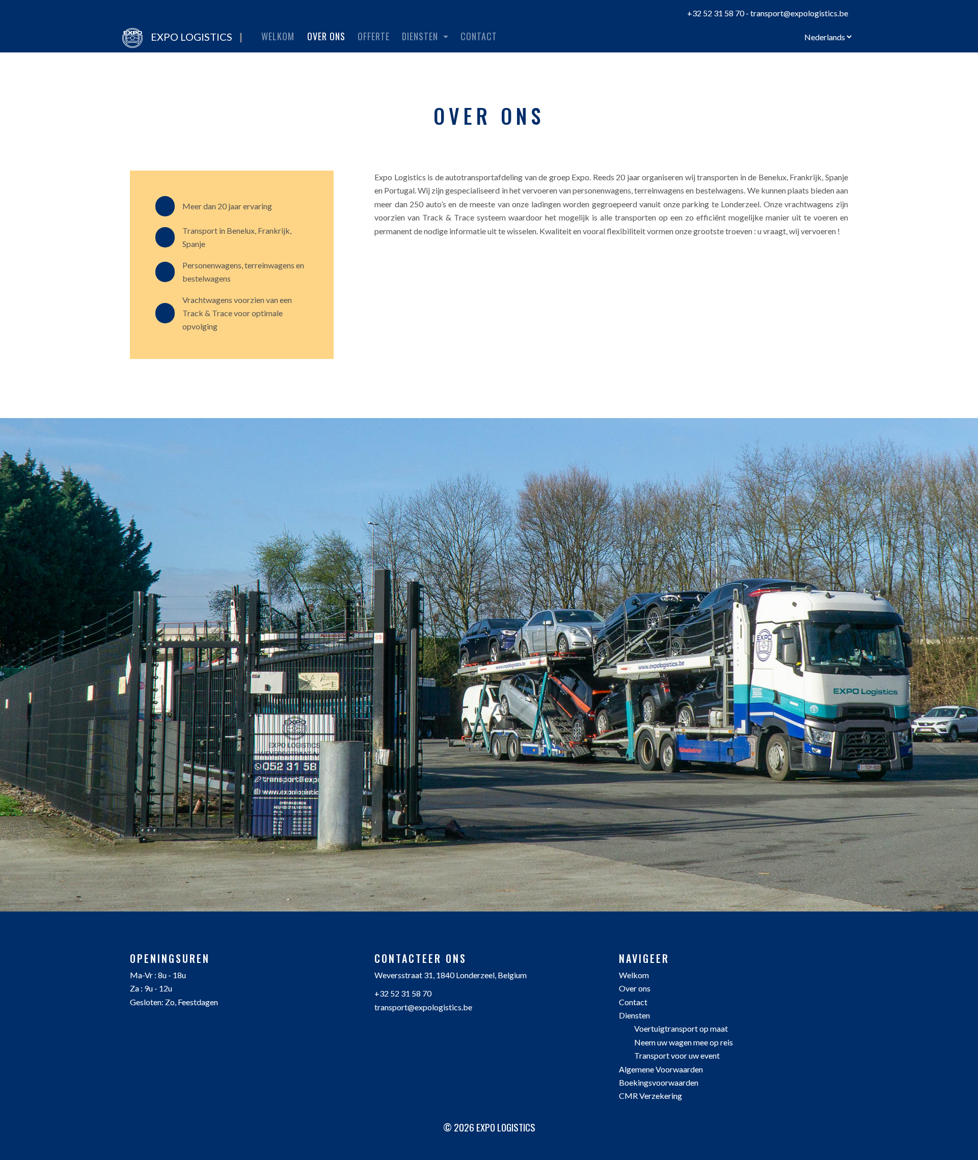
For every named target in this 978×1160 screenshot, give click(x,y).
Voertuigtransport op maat (681, 1028)
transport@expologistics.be (799, 13)
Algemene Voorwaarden (661, 1069)
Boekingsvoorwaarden (658, 1082)
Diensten (634, 1015)
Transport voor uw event (677, 1055)
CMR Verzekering (650, 1095)
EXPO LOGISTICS (196, 37)
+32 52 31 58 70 (715, 13)
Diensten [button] (421, 36)
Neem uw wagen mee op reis (683, 1042)
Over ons (328, 36)
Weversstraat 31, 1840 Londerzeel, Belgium (450, 975)
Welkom (277, 36)
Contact (478, 36)
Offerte (374, 36)
